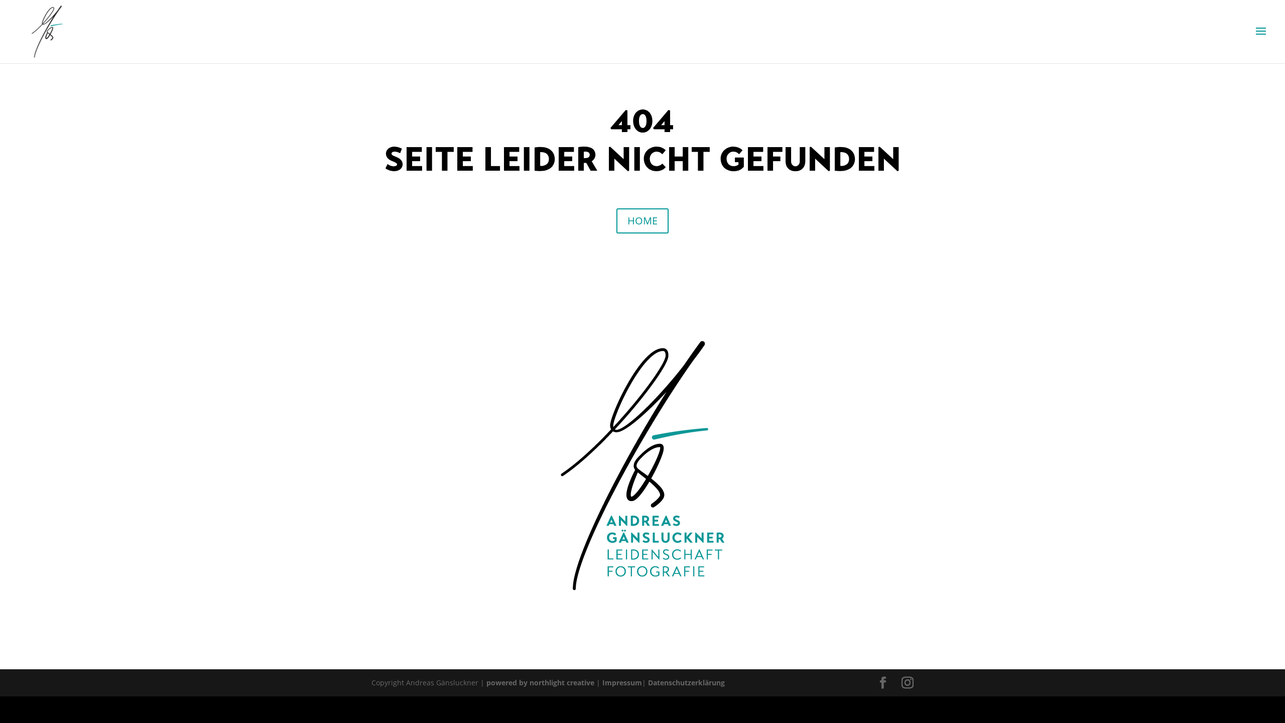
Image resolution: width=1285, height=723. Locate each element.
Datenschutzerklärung (686, 682)
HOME (642, 220)
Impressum (622, 682)
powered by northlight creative (540, 682)
